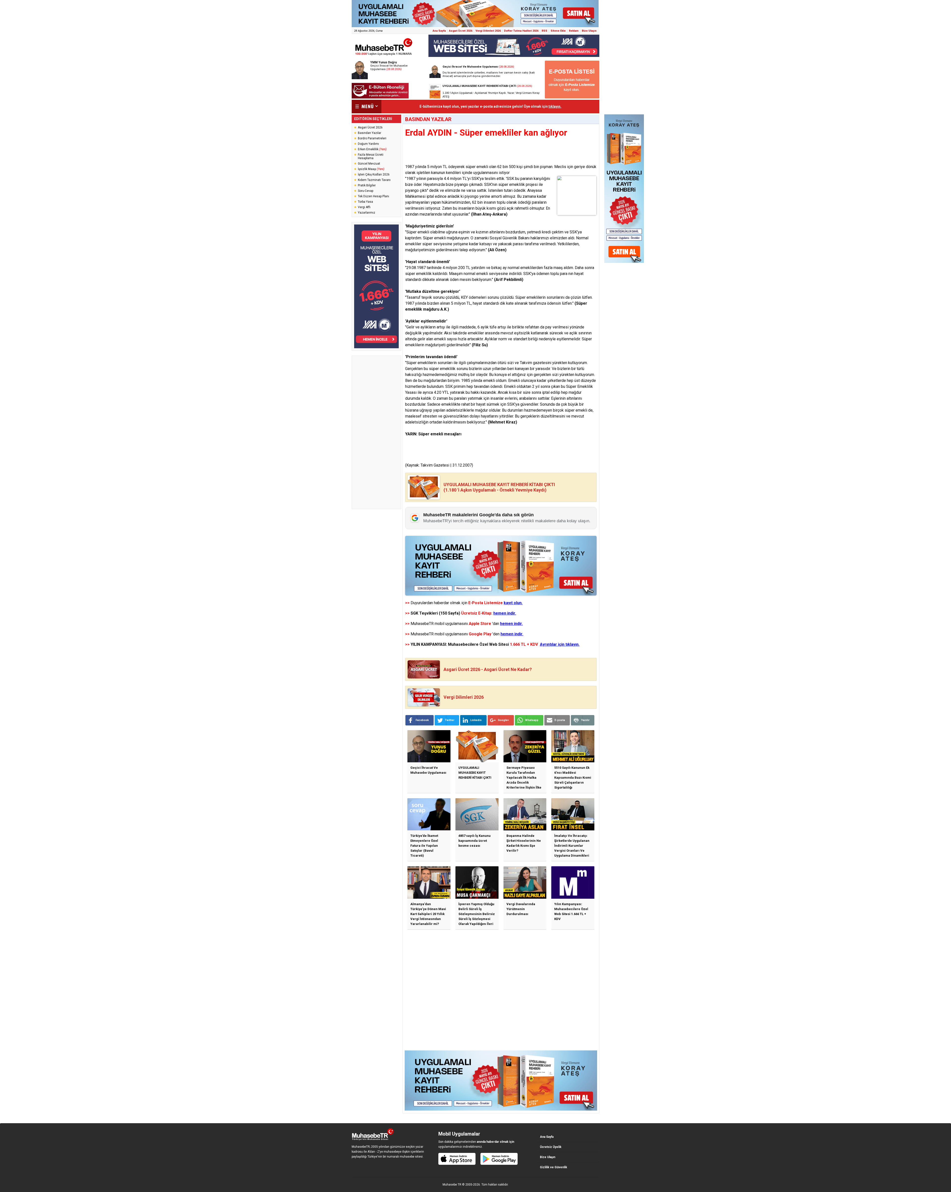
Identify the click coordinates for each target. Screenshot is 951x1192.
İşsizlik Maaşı (371, 169)
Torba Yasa (365, 201)
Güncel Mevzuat (369, 163)
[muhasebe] (383, 55)
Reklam (574, 30)
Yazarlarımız (366, 212)
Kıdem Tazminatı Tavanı (374, 180)
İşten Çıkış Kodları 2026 (374, 174)
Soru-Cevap (365, 191)
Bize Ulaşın (589, 30)
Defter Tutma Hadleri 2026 (521, 30)
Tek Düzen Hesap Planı (373, 196)
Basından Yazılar (369, 133)
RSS (544, 30)
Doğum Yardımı (368, 144)
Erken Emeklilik (372, 149)
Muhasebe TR (452, 1184)
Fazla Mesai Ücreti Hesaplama (370, 156)
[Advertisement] (376, 432)
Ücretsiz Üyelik (550, 1147)
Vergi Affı (364, 207)
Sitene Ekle (558, 30)
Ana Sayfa (439, 30)
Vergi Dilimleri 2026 (488, 30)
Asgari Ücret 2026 (460, 30)
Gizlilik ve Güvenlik (553, 1167)
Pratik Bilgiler (367, 185)
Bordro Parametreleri (372, 138)
